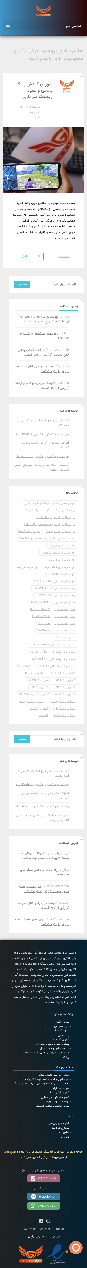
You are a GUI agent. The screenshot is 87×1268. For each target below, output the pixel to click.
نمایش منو (73, 26)
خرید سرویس (61, 1026)
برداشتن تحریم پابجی (37, 503)
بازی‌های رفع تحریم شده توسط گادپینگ (47, 1079)
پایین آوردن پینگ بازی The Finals (55, 666)
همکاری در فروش (60, 1128)
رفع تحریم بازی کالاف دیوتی (59, 567)
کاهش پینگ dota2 (64, 687)
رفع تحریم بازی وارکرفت (62, 560)
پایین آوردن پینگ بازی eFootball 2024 (53, 659)
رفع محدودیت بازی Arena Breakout (54, 581)
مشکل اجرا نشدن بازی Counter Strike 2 (52, 609)
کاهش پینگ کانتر (38, 708)
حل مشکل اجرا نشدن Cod (60, 531)
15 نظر (37, 117)
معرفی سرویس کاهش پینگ (54, 1075)
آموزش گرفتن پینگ (64, 503)
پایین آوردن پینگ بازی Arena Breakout (52, 645)
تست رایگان (62, 1022)
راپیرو (30, 1236)
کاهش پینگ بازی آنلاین (62, 701)
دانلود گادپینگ (61, 1031)
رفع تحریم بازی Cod (63, 538)
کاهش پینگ (34, 112)
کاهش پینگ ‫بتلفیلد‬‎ (64, 715)
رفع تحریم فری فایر (27, 567)
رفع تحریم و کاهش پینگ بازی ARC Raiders (42, 434)
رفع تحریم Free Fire (29, 531)
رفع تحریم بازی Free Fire (33, 538)
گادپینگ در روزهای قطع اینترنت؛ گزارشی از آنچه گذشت (43, 352)
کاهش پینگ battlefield (62, 673)
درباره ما (65, 1137)
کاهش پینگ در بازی (64, 708)
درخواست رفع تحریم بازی (55, 1097)
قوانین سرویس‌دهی (58, 1123)
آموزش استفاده (61, 1039)
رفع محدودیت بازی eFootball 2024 (55, 595)
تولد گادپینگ (32, 510)
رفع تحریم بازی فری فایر (61, 546)
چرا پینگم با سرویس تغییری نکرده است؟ (47, 1053)
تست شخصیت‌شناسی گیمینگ (52, 1106)
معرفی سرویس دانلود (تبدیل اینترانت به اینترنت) (42, 1084)
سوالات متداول (61, 1088)
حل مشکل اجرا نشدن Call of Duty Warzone (49, 524)
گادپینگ (43, 715)
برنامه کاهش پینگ (65, 510)
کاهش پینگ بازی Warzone (34, 694)
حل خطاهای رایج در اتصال (54, 1048)
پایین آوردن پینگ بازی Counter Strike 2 (52, 652)
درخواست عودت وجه (57, 1101)
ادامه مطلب (64, 257)
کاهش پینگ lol (39, 687)
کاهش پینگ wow (65, 694)
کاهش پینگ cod (65, 680)
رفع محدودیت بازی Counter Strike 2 (54, 588)
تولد (47, 510)
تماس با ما (63, 1132)
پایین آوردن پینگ (65, 638)
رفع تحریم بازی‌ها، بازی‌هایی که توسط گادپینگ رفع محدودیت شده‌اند (44, 319)
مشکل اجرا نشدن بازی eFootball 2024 (53, 616)
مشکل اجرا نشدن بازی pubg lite (56, 623)
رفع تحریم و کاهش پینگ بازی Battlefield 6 (42, 456)
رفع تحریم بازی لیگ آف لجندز (58, 553)
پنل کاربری (63, 1035)
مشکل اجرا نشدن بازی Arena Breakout (53, 602)
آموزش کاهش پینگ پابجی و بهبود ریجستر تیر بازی (34, 90)
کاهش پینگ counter (38, 680)
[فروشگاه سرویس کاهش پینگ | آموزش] (43, 10)
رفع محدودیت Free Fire (61, 574)
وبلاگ (66, 1057)
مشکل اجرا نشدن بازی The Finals (55, 630)
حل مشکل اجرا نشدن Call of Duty (55, 517)
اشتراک (22, 256)
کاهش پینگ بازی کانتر (31, 701)
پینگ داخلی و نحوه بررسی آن (52, 1044)
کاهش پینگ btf (34, 673)
